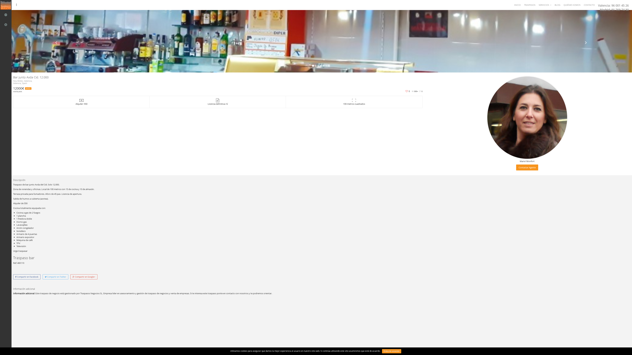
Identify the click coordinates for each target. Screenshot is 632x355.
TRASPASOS (529, 4)
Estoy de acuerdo (391, 351)
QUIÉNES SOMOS (572, 4)
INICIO (517, 4)
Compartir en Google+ (84, 276)
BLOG (557, 4)
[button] (56, 41)
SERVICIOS (544, 4)
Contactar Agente (527, 167)
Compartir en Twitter (56, 276)
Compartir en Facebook (27, 276)
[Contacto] (6, 25)
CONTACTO (589, 4)
